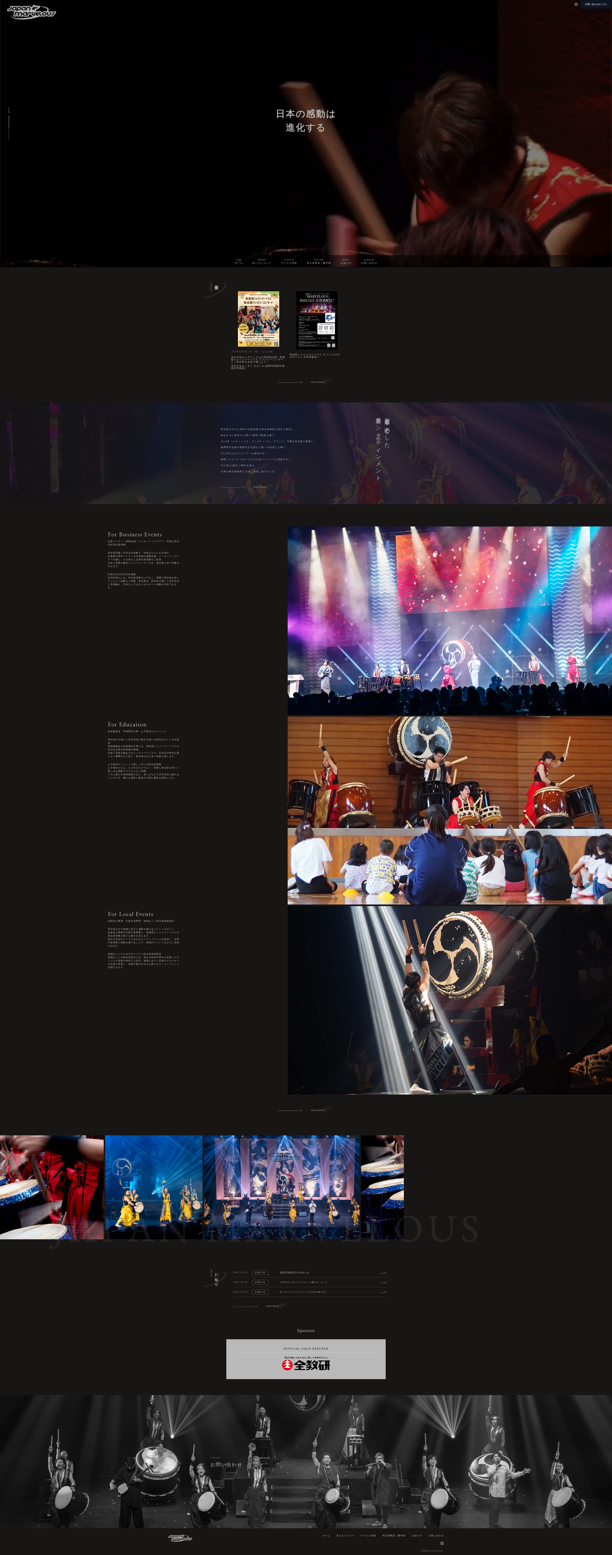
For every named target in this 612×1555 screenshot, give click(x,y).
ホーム (326, 1535)
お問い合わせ (436, 1535)
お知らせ (417, 1535)
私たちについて (345, 1535)
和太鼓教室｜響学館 (393, 1535)
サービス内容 (368, 1535)
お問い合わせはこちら (596, 4)
